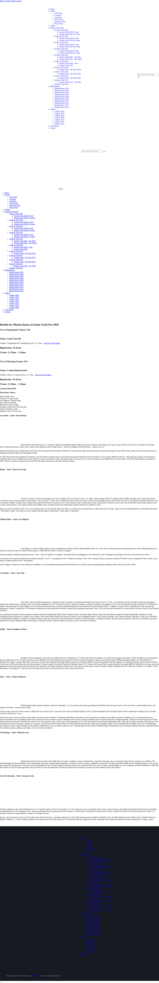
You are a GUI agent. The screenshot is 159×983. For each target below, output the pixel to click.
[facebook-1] (138, 60)
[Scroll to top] (1, 982)
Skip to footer (17, 1)
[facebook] (7, 854)
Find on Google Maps (52, 343)
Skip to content (5, 1)
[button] (82, 156)
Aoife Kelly (35, 976)
